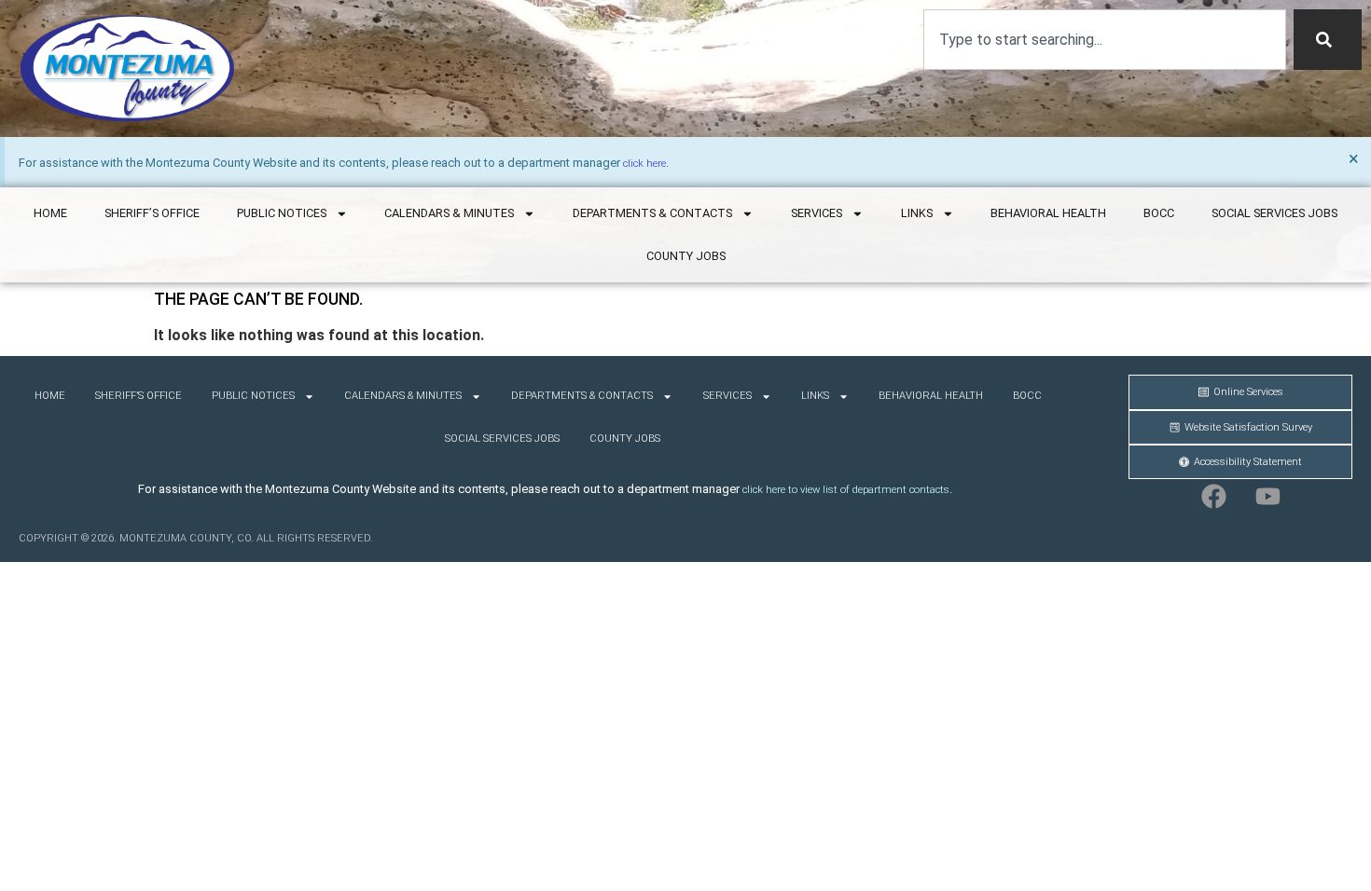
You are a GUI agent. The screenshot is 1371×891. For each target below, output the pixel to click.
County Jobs (686, 256)
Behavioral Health (1048, 213)
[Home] (127, 68)
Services (816, 213)
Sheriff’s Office (152, 213)
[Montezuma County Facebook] (1213, 496)
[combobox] (1104, 39)
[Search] (1328, 39)
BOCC (1158, 213)
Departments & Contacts (652, 213)
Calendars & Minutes (449, 213)
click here (644, 164)
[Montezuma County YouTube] (1267, 496)
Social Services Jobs (1274, 213)
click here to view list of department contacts (845, 490)
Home (50, 213)
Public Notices (281, 213)
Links (917, 213)
